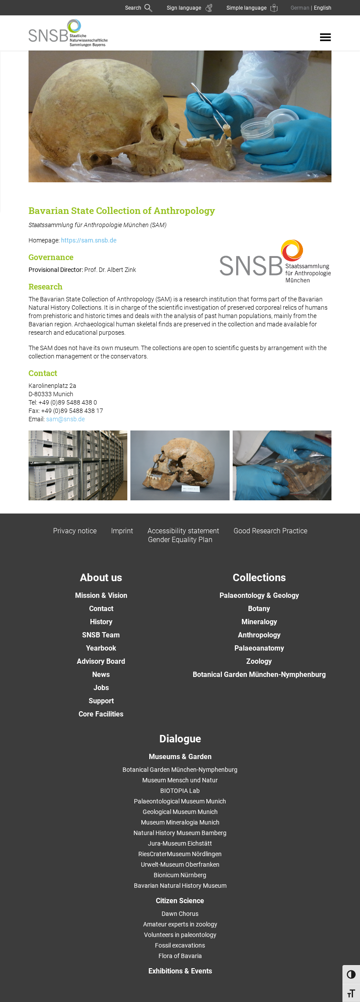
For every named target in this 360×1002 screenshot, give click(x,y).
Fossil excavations (180, 945)
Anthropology (259, 635)
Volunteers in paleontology (180, 934)
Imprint (122, 531)
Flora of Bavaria (180, 955)
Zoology (259, 661)
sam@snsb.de (65, 419)
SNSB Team (101, 635)
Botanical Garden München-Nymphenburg (259, 674)
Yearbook (101, 648)
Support (101, 701)
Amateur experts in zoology (180, 924)
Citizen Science (180, 901)
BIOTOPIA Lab (180, 790)
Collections (259, 578)
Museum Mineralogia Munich (180, 822)
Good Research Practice (270, 531)
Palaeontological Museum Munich (180, 801)
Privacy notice (75, 531)
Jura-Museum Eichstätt (180, 843)
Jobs (101, 688)
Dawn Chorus (180, 913)
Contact (101, 608)
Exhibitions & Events (180, 971)
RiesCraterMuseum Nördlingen (180, 853)
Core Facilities (101, 714)
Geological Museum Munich (180, 811)
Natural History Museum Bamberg (180, 832)
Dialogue (180, 739)
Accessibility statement (183, 531)
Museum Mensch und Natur (180, 780)
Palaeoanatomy (259, 648)
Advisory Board (101, 661)
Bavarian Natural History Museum (180, 885)
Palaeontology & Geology (259, 595)
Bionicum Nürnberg (180, 875)
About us (101, 578)
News (101, 674)
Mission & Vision (101, 595)
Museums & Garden (180, 756)
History (101, 622)
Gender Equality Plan (180, 539)
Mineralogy (259, 622)
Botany (259, 608)
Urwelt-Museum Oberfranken (180, 864)
